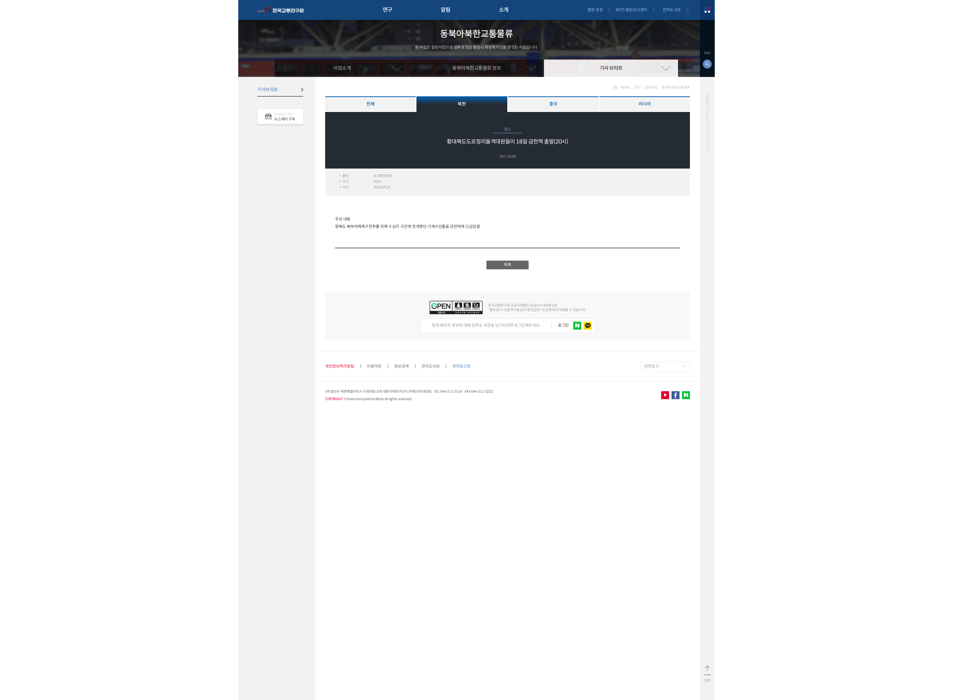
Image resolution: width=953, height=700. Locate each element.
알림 (445, 9)
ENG (707, 53)
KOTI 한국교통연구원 (280, 10)
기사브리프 (267, 89)
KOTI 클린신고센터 (631, 9)
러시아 (645, 104)
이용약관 (374, 366)
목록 (507, 264)
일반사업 (651, 87)
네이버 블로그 (686, 395)
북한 (462, 104)
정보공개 (401, 366)
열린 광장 (595, 9)
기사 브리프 (611, 68)
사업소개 (342, 68)
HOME (625, 87)
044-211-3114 (451, 391)
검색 (707, 64)
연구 (387, 9)
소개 (504, 9)
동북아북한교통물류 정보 (476, 68)
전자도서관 (672, 9)
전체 (370, 104)
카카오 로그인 (588, 326)
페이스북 (676, 395)
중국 (553, 104)
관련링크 (651, 366)
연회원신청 (461, 366)
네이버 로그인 (577, 326)
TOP (707, 680)
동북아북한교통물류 (676, 87)
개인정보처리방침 (339, 366)
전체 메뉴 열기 (707, 10)
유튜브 (665, 395)
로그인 (563, 325)
